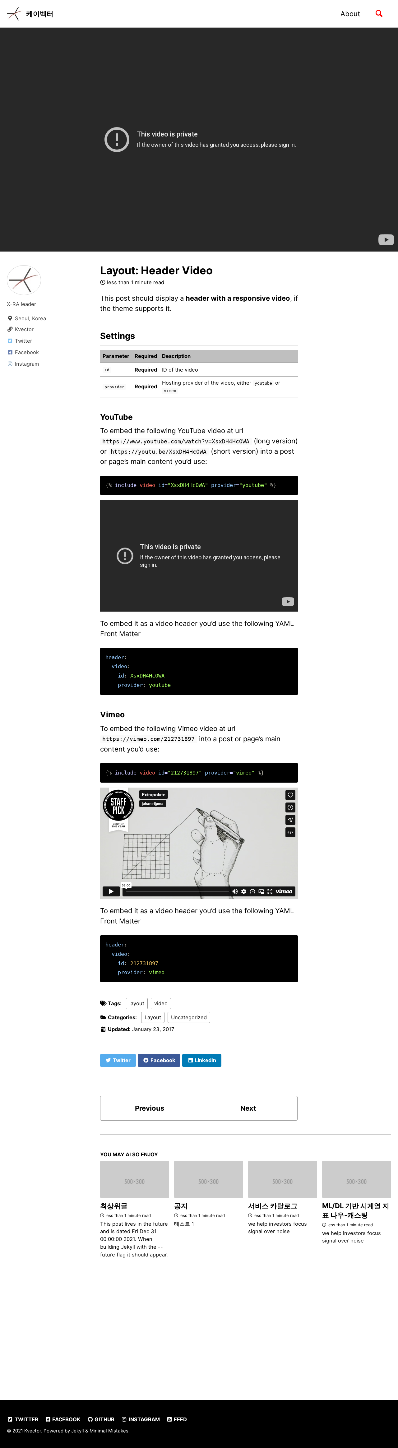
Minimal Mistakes (109, 1431)
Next (248, 1108)
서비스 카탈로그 (273, 1206)
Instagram (143, 1419)
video (161, 1003)
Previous (149, 1108)
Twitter (25, 1419)
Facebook (65, 1419)
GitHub (103, 1419)
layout (136, 1003)
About (350, 14)
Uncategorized (189, 1017)
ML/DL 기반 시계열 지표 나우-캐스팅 (355, 1210)
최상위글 (113, 1206)
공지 (181, 1206)
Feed (180, 1419)
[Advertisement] (199, 1329)
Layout (153, 1017)
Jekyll (77, 1431)
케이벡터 (39, 14)
